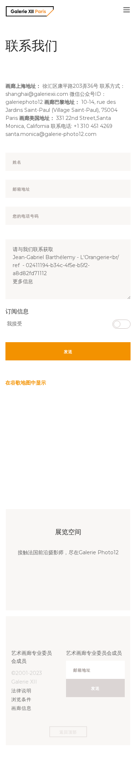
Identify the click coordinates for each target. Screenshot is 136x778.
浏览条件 (21, 699)
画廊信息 (21, 708)
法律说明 (21, 690)
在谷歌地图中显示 (25, 382)
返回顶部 (68, 732)
